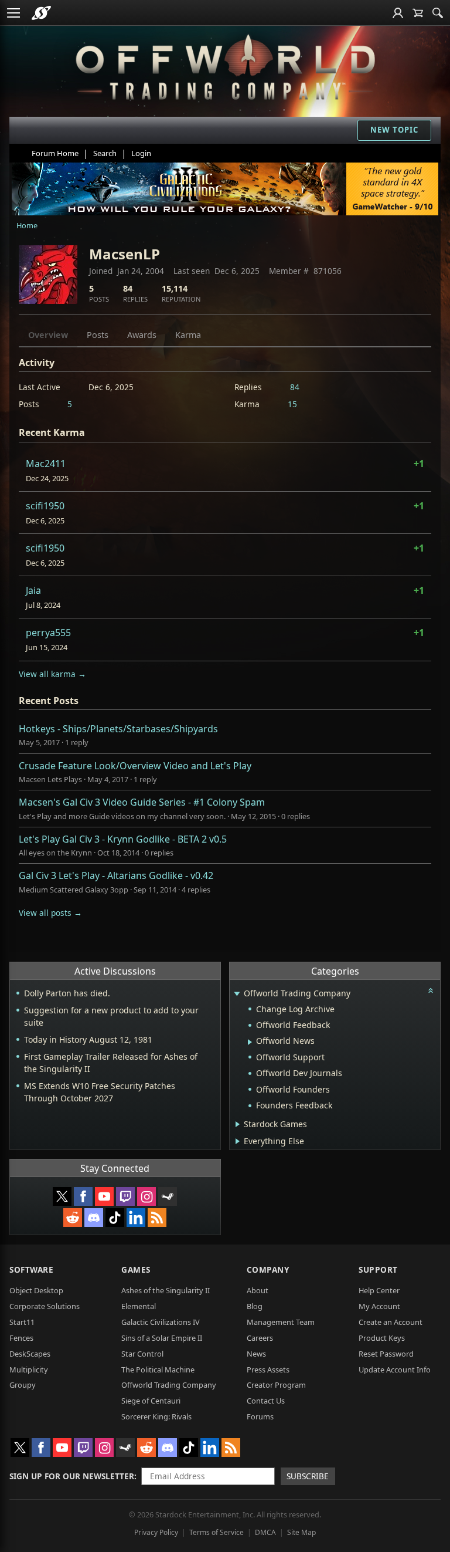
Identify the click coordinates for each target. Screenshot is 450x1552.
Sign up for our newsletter (71, 1476)
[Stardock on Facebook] (83, 1196)
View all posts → (50, 912)
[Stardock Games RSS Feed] (157, 1217)
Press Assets (268, 1369)
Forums (260, 1416)
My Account (379, 1306)
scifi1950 (45, 505)
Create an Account (390, 1322)
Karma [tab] (188, 334)
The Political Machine (158, 1369)
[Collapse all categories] (431, 990)
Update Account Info (395, 1369)
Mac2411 (46, 463)
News (256, 1353)
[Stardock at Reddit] (72, 1217)
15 (292, 404)
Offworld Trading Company (168, 1384)
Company (268, 1269)
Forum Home (55, 153)
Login (141, 153)
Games (136, 1269)
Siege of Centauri (150, 1400)
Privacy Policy (156, 1532)
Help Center (379, 1290)
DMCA (265, 1532)
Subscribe (308, 1476)
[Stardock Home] (41, 13)
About (257, 1290)
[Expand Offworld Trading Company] (237, 994)
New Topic (394, 129)
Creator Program (276, 1384)
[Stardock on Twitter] (62, 1196)
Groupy (22, 1384)
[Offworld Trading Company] (225, 64)
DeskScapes (29, 1353)
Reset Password (386, 1353)
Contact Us (266, 1400)
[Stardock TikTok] (114, 1217)
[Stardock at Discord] (93, 1217)
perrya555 (48, 632)
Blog (254, 1306)
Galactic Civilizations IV (160, 1322)
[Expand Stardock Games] (238, 1124)
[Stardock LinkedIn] (135, 1217)
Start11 (22, 1322)
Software (31, 1269)
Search (105, 153)
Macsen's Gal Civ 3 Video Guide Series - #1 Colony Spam (142, 802)
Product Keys (382, 1338)
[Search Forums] (437, 13)
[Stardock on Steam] (167, 1196)
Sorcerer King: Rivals (156, 1416)
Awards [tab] (141, 334)
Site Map (301, 1532)
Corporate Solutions (44, 1306)
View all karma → (52, 673)
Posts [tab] (97, 334)
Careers (260, 1338)
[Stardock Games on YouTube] (104, 1196)
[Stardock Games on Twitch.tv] (125, 1196)
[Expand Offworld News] (250, 1042)
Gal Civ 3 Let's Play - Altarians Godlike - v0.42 (116, 875)
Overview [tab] (48, 334)
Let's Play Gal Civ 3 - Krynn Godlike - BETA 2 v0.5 (123, 839)
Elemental (138, 1306)
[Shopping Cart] (418, 13)
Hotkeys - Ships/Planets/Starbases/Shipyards (118, 728)
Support (378, 1269)
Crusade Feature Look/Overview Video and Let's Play (135, 765)
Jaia (33, 590)
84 (294, 387)
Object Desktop (36, 1290)
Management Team (281, 1322)
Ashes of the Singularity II (165, 1290)
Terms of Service (216, 1532)
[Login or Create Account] (398, 13)
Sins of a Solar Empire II (161, 1338)
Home (27, 225)
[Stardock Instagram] (146, 1196)
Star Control (142, 1353)
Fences (21, 1338)
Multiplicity (28, 1369)
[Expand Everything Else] (238, 1141)
